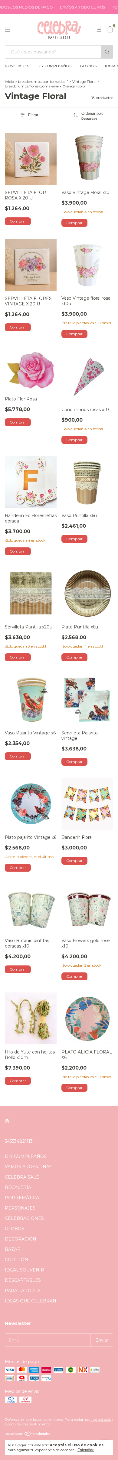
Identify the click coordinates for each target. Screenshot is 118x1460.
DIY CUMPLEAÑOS (54, 65)
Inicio (9, 81)
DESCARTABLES (23, 1280)
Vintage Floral (84, 81)
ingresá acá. (100, 1419)
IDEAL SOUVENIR (24, 1270)
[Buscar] (107, 52)
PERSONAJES (20, 1208)
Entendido (85, 1450)
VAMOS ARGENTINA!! (28, 1166)
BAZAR (13, 1249)
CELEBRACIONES (24, 1218)
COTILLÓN (16, 1259)
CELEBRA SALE (22, 1177)
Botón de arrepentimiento (27, 1424)
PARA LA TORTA (22, 1290)
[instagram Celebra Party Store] (7, 1121)
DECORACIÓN (20, 1239)
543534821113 (19, 1141)
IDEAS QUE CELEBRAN (30, 1301)
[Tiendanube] (28, 1435)
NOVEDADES (17, 65)
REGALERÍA (18, 1187)
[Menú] (7, 29)
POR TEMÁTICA (22, 1197)
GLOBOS (88, 65)
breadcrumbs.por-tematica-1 (43, 81)
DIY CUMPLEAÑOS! (26, 1156)
